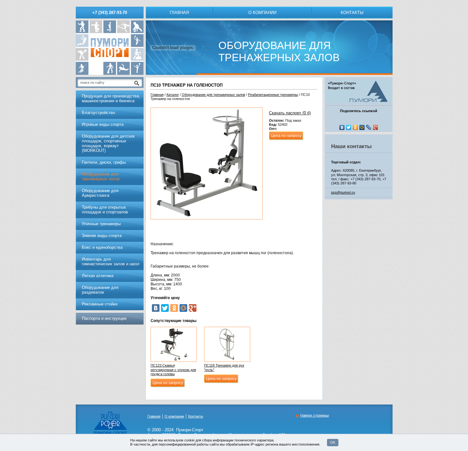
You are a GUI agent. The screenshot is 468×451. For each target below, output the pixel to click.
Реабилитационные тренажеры (273, 95)
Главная (179, 12)
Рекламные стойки (99, 304)
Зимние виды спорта (102, 235)
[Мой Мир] (183, 308)
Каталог (173, 95)
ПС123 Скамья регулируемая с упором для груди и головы (173, 369)
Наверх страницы (314, 415)
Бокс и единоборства (102, 247)
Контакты (352, 12)
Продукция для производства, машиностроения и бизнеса (111, 98)
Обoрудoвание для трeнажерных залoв (213, 95)
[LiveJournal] (368, 127)
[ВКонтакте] (156, 308)
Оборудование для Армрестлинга (100, 193)
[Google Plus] (192, 308)
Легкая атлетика (97, 275)
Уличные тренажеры (101, 223)
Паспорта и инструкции (104, 318)
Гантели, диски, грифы (104, 162)
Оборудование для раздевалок (100, 290)
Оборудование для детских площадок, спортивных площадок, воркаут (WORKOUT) (108, 143)
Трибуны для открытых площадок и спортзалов (105, 209)
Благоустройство (98, 112)
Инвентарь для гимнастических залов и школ (110, 261)
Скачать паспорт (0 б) (290, 113)
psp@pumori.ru (343, 192)
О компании (262, 12)
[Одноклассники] (174, 308)
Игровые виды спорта (103, 124)
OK (332, 442)
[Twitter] (165, 308)
